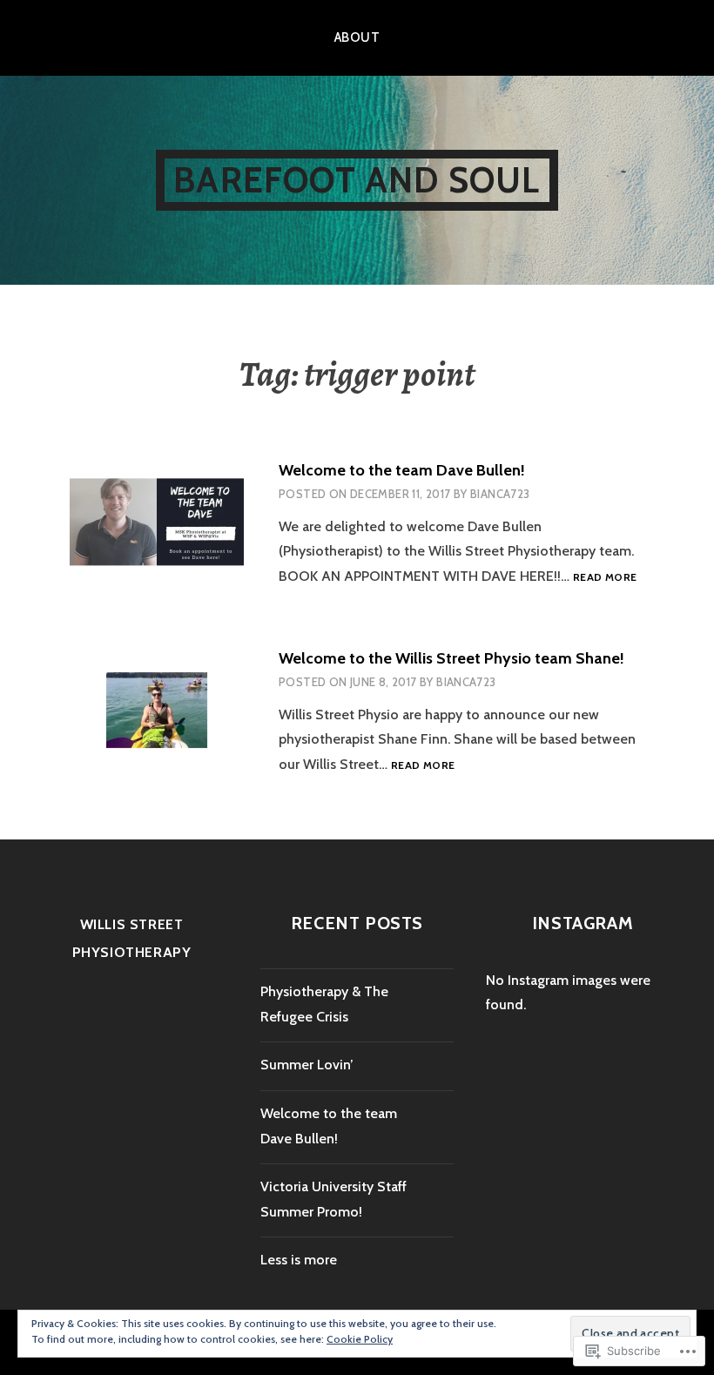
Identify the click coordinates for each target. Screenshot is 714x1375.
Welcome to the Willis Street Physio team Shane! (451, 658)
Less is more (298, 1259)
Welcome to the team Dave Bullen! (402, 470)
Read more (605, 577)
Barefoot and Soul (356, 179)
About (357, 37)
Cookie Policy (360, 1338)
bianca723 (500, 494)
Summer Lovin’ (306, 1064)
